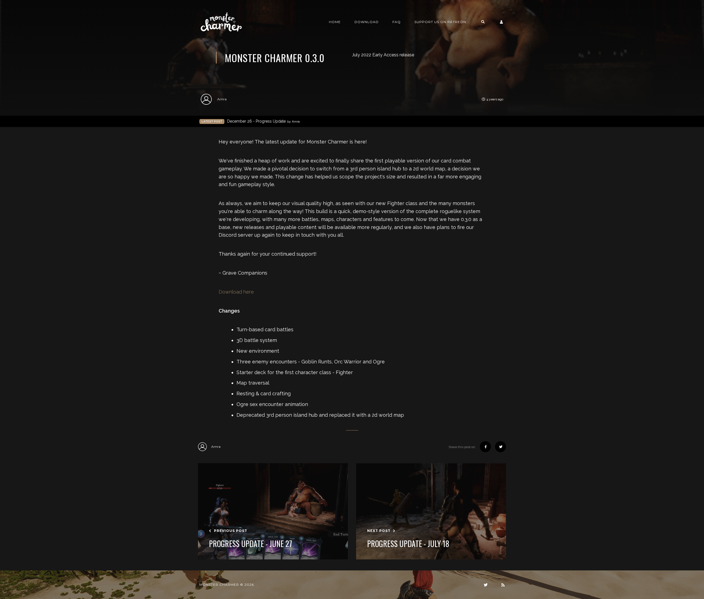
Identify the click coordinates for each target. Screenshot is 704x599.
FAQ (396, 22)
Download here (236, 292)
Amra (222, 99)
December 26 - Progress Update (263, 121)
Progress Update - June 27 (250, 543)
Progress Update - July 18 (408, 543)
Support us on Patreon (440, 22)
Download (366, 22)
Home (335, 22)
